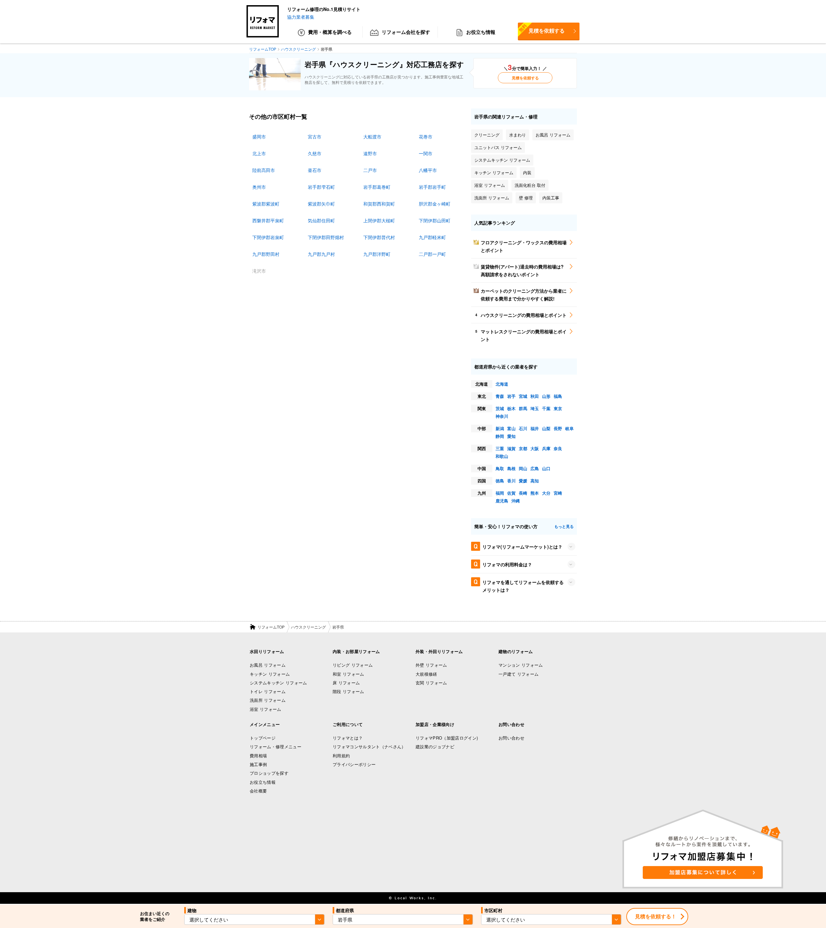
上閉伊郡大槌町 (379, 220)
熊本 (534, 493)
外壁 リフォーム (431, 665)
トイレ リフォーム (268, 691)
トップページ (263, 738)
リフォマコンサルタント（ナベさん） (369, 746)
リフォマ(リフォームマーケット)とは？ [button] (522, 546)
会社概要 (258, 791)
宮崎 (558, 493)
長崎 (523, 493)
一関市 (425, 153)
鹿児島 (502, 501)
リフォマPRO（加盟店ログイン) (447, 738)
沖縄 (515, 501)
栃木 (511, 408)
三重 (500, 448)
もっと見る (564, 526)
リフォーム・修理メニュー (275, 746)
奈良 (558, 448)
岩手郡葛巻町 (376, 187)
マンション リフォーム (521, 665)
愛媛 (523, 481)
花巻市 (425, 136)
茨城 (500, 408)
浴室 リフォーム (265, 709)
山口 (546, 468)
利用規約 (341, 755)
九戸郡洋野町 (376, 254)
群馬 (523, 408)
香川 (511, 481)
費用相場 (258, 755)
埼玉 (534, 408)
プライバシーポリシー (354, 764)
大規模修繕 (426, 674)
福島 (558, 396)
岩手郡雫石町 (321, 187)
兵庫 (546, 448)
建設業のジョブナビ (435, 746)
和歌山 (502, 456)
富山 (511, 428)
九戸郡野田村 (265, 254)
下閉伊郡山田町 (434, 220)
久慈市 (314, 153)
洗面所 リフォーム (268, 700)
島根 (511, 468)
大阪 (534, 448)
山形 (546, 396)
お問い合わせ (511, 738)
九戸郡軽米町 (432, 237)
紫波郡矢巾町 (321, 203)
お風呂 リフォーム (268, 665)
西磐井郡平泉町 (268, 220)
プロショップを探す (269, 773)
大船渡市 (372, 136)
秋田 (534, 396)
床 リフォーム (346, 683)
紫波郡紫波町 (265, 203)
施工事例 (258, 764)
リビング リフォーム (353, 665)
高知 (534, 481)
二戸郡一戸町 (432, 254)
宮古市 (314, 136)
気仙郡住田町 (321, 220)
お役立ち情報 (480, 31)
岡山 (523, 468)
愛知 (511, 436)
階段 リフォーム (348, 691)
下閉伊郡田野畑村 (326, 237)
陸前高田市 (263, 170)
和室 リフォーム (348, 674)
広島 (534, 468)
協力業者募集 (300, 17)
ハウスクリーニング (308, 627)
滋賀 (511, 448)
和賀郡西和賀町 (379, 203)
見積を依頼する (541, 28)
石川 (523, 428)
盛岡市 (259, 136)
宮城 (523, 396)
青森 (500, 396)
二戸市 (370, 170)
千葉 (546, 408)
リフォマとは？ (348, 738)
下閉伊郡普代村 (379, 237)
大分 (546, 493)
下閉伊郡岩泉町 (268, 237)
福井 (534, 428)
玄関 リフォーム (431, 683)
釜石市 (314, 170)
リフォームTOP (271, 627)
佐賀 (511, 493)
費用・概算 (330, 31)
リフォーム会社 (406, 31)
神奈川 (502, 416)
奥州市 (259, 187)
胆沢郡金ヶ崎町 (434, 203)
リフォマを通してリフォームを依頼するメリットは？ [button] (523, 586)
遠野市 (370, 153)
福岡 (500, 493)
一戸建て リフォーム (519, 674)
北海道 (502, 384)
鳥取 (500, 468)
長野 (558, 428)
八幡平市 (428, 170)
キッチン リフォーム (270, 674)
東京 (558, 408)
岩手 (511, 396)
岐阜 (569, 428)
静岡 (500, 436)
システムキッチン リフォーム (278, 683)
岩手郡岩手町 (432, 187)
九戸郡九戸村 (321, 254)
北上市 (259, 153)
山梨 (546, 428)
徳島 (500, 481)
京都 (523, 448)
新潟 (500, 428)
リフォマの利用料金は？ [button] (507, 564)
